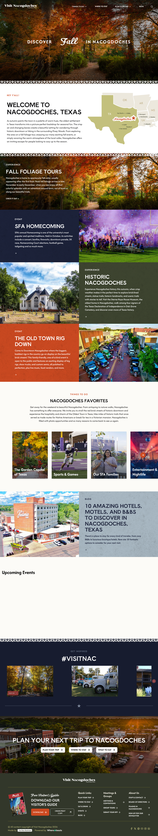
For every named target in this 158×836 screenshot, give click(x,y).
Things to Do (78, 6)
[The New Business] (24, 830)
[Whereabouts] (54, 830)
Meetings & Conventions (109, 802)
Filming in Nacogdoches (135, 807)
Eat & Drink (83, 806)
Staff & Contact (136, 797)
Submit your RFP (110, 812)
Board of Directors (138, 802)
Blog (141, 6)
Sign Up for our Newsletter (136, 814)
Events (81, 811)
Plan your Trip (84, 797)
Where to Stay (101, 6)
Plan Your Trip (121, 6)
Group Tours (109, 808)
